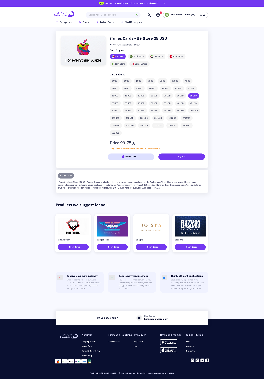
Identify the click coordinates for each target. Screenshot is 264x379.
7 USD (187, 81)
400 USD (172, 125)
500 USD (115, 133)
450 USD (186, 125)
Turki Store (178, 56)
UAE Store (158, 56)
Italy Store (120, 64)
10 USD (139, 88)
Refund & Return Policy (91, 351)
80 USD (141, 110)
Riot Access (64, 239)
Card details (66, 175)
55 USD (167, 103)
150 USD (130, 118)
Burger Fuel (103, 239)
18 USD (154, 95)
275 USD (186, 118)
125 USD (115, 118)
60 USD (180, 103)
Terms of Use (87, 346)
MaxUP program (133, 22)
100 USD (194, 110)
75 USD (128, 110)
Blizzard (179, 239)
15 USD (115, 95)
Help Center (138, 341)
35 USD (128, 103)
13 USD (178, 88)
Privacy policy (87, 355)
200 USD (144, 118)
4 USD (138, 81)
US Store (119, 56)
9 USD (126, 88)
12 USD (165, 88)
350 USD (144, 125)
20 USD (180, 95)
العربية (202, 15)
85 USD (154, 110)
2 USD (114, 81)
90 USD (167, 110)
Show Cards (74, 247)
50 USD (154, 103)
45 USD (175, 81)
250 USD (172, 118)
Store (86, 22)
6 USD (162, 81)
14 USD (191, 88)
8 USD (114, 88)
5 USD (150, 81)
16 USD (128, 95)
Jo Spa (139, 239)
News (136, 346)
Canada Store (141, 64)
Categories (65, 22)
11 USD (152, 88)
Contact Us (190, 346)
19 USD (167, 95)
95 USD (180, 110)
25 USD (193, 95)
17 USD (141, 95)
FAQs (188, 341)
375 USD (158, 125)
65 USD (193, 103)
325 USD (130, 125)
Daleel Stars (107, 22)
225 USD (158, 118)
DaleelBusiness (114, 341)
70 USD (115, 110)
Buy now (181, 156)
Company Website (89, 341)
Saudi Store (138, 56)
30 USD (115, 103)
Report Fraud (191, 351)
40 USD (141, 103)
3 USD (126, 81)
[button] (149, 14)
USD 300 (115, 125)
